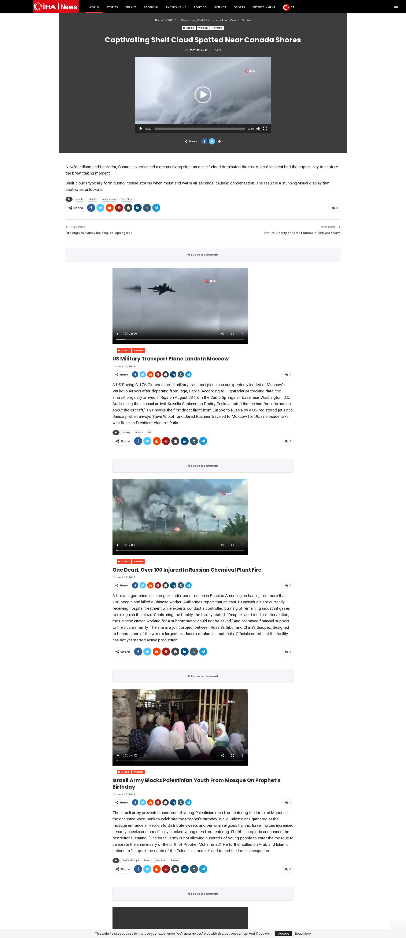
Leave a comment (204, 255)
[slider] (200, 129)
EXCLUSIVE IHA (176, 7)
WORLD (94, 7)
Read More (303, 933)
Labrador (92, 199)
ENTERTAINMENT (263, 7)
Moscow (139, 432)
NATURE (217, 28)
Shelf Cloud (127, 199)
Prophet (175, 860)
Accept (283, 933)
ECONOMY (151, 7)
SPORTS (239, 7)
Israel (147, 860)
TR (292, 7)
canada (79, 199)
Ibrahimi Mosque (130, 860)
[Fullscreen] (265, 129)
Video (190, 28)
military (126, 432)
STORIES (112, 7)
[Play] (141, 129)
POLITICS (200, 7)
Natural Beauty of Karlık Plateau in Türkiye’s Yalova (302, 233)
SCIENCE (220, 7)
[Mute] (258, 129)
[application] (203, 95)
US (149, 432)
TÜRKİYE (130, 7)
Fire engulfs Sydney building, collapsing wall (99, 233)
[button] (203, 94)
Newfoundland (109, 199)
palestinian (160, 860)
